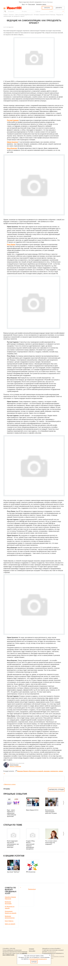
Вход (23, 4)
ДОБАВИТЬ (59, 7)
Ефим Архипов (12, 142)
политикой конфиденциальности (38, 959)
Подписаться (32, 889)
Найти (5, 11)
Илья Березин (12, 148)
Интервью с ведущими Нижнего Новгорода (44, 14)
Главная (5, 14)
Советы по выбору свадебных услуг (24, 14)
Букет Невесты (9, 921)
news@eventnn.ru (51, 951)
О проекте (31, 948)
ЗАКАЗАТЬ (47, 7)
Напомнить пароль (41, 4)
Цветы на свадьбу (10, 924)
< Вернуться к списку (9, 784)
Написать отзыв (56, 789)
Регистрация (31, 4)
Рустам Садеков (13, 120)
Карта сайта (32, 951)
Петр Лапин (11, 244)
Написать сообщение (15, 766)
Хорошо (34, 961)
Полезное (11, 14)
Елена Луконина (14, 764)
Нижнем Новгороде (47, 2)
